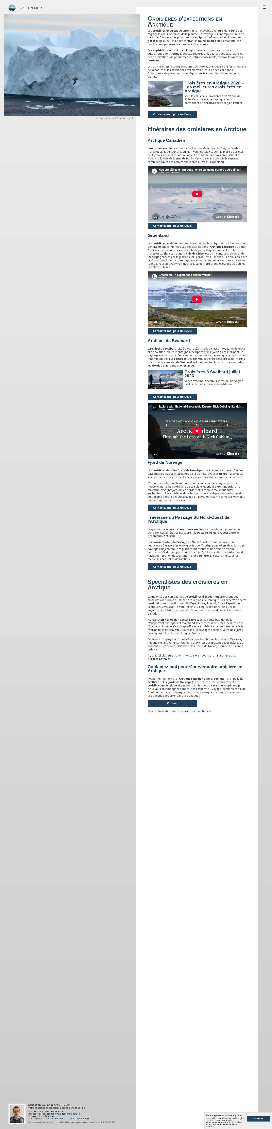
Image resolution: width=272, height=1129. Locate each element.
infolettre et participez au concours (70, 1118)
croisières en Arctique (195, 711)
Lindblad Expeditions (173, 610)
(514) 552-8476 (55, 1111)
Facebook (50, 1116)
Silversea (167, 607)
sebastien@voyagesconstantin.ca (62, 1114)
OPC (55, 1122)
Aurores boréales (159, 659)
